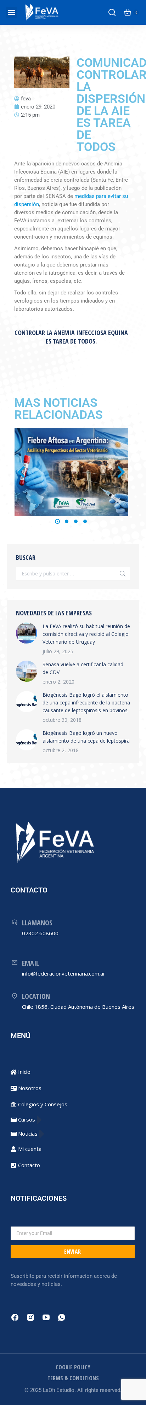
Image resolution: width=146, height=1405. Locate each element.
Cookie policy (73, 1367)
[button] (11, 12)
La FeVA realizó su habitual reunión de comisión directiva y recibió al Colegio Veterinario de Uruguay (86, 634)
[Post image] (72, 472)
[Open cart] (127, 12)
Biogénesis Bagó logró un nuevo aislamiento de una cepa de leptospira (86, 737)
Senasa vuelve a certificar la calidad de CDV (83, 668)
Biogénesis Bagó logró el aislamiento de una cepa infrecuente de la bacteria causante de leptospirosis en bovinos (86, 702)
